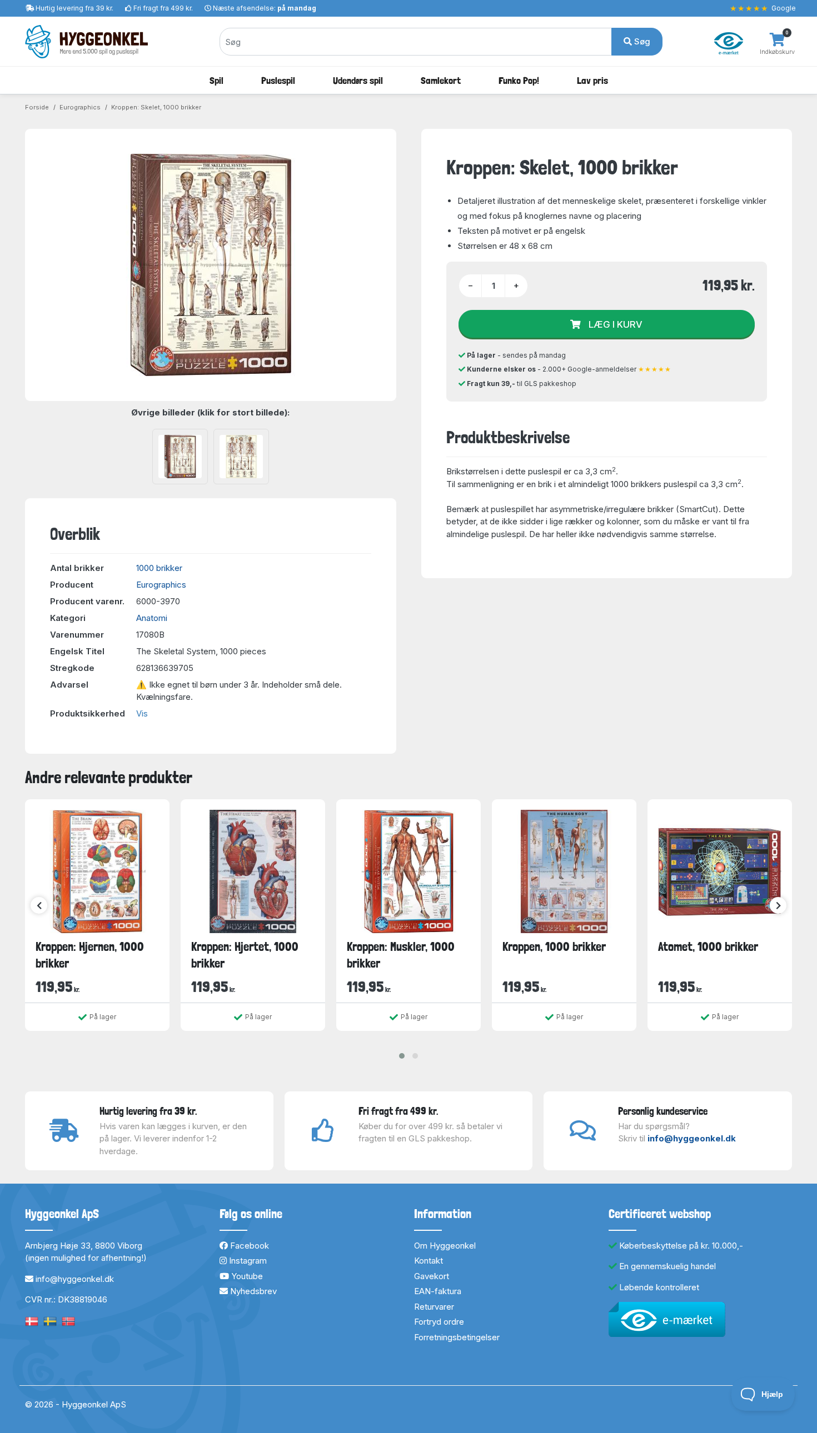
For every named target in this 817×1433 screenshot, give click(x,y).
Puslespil (278, 80)
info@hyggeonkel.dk (691, 1138)
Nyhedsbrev (252, 1291)
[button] (402, 1055)
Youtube (246, 1276)
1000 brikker (159, 568)
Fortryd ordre (439, 1321)
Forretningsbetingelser (457, 1337)
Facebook (248, 1245)
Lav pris (592, 80)
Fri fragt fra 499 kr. (163, 8)
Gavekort (431, 1276)
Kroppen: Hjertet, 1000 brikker (244, 954)
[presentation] (39, 905)
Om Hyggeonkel (445, 1245)
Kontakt (428, 1260)
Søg (641, 41)
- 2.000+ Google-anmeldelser (569, 369)
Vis (142, 713)
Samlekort (441, 80)
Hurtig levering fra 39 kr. (74, 8)
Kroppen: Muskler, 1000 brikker (401, 954)
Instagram (247, 1260)
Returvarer (434, 1306)
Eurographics (80, 107)
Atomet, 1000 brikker (708, 946)
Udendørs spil (358, 80)
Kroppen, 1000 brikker (554, 946)
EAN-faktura (437, 1291)
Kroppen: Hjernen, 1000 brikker (90, 954)
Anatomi (151, 618)
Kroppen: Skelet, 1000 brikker (156, 107)
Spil (216, 80)
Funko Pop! (519, 80)
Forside (37, 107)
